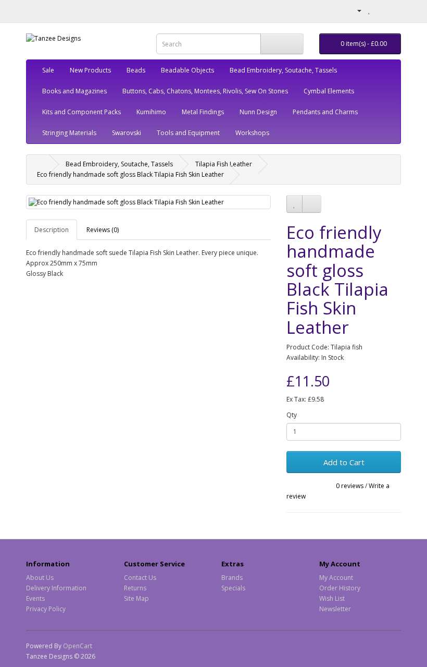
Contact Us (140, 577)
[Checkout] (393, 10)
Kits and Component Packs (81, 111)
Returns (135, 588)
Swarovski (126, 132)
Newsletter (335, 608)
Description (51, 229)
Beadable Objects (187, 70)
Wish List (332, 598)
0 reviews (349, 485)
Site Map (136, 598)
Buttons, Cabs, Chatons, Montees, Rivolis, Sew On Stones (205, 91)
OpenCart (77, 645)
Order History (339, 588)
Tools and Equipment (188, 132)
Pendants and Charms (325, 111)
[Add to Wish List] (294, 204)
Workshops (252, 132)
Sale (48, 70)
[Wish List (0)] (369, 10)
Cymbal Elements (329, 91)
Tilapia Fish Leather (223, 164)
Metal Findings (203, 111)
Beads (136, 70)
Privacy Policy (46, 608)
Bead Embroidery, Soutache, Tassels (283, 70)
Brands (232, 577)
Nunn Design (258, 111)
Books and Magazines (74, 91)
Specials (233, 588)
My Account (336, 577)
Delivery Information (56, 588)
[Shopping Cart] (380, 10)
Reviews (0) (102, 229)
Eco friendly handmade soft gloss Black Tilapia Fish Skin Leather (130, 174)
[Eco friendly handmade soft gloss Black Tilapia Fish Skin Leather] (148, 202)
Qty (291, 414)
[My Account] (355, 10)
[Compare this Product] (311, 204)
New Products (90, 70)
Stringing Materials (69, 132)
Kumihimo (151, 111)
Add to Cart (344, 462)
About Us (40, 577)
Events (35, 598)
